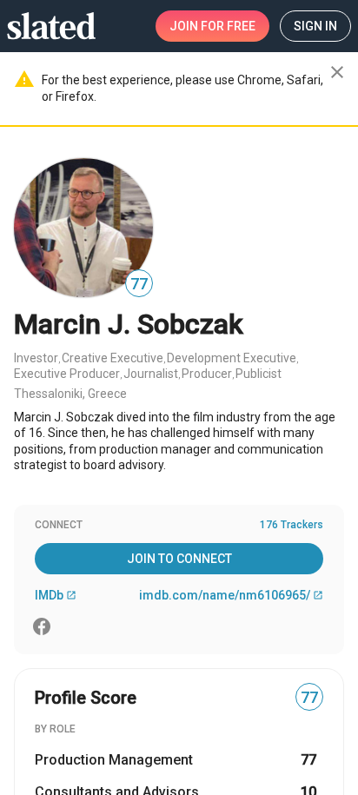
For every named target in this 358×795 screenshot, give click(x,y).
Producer (207, 374)
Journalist (150, 374)
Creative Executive (112, 358)
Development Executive (231, 358)
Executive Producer (67, 374)
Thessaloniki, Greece (70, 394)
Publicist (258, 374)
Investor (36, 358)
